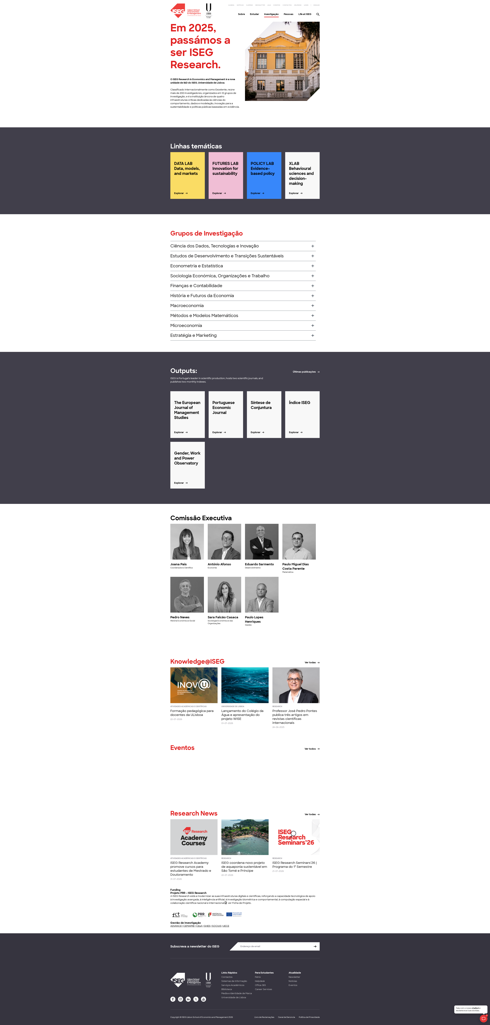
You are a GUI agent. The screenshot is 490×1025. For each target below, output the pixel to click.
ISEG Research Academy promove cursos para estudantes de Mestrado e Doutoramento (190, 869)
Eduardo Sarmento (259, 564)
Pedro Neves (179, 617)
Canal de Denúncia (286, 1017)
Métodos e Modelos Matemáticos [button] (204, 315)
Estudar (254, 14)
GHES (207, 926)
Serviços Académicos (232, 985)
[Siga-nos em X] (195, 999)
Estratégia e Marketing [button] (193, 335)
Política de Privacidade (309, 1017)
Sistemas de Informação (234, 981)
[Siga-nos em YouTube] (203, 999)
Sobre (241, 14)
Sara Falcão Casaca (223, 617)
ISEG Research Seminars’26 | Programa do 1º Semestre (294, 865)
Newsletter (260, 5)
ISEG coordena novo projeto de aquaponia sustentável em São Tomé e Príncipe (244, 867)
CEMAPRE (189, 926)
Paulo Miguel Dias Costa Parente (295, 566)
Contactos (287, 5)
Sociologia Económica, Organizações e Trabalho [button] (220, 276)
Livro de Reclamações (264, 1017)
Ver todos (310, 748)
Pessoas (288, 14)
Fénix (258, 977)
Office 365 (260, 985)
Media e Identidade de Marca (236, 993)
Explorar (179, 193)
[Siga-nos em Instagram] (180, 999)
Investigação (271, 14)
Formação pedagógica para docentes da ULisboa (192, 713)
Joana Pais (178, 564)
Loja (269, 5)
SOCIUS (216, 926)
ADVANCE (176, 926)
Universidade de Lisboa (233, 997)
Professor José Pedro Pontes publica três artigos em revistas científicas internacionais (294, 717)
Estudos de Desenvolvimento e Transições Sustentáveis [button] (227, 256)
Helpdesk (297, 5)
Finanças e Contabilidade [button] (196, 285)
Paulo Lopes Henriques (254, 619)
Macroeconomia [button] (187, 305)
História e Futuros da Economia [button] (202, 295)
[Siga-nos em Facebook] (172, 999)
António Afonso (219, 564)
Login (306, 5)
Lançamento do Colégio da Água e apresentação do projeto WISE (242, 715)
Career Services (263, 989)
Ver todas (310, 662)
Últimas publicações (304, 371)
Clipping (249, 5)
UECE (226, 926)
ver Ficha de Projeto (239, 903)
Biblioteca (226, 989)
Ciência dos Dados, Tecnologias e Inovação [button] (214, 246)
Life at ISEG (304, 14)
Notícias (240, 5)
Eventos (276, 5)
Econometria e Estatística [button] (196, 266)
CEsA (199, 926)
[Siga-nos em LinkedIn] (188, 999)
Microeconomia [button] (186, 325)
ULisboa (231, 5)
